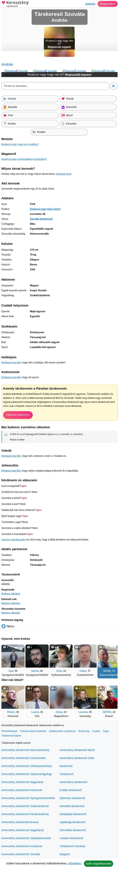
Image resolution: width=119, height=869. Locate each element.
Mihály (107, 670)
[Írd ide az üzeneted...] (55, 86)
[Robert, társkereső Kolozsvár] (13, 697)
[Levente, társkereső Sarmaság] (85, 697)
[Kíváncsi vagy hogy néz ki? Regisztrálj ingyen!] (59, 56)
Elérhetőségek (9, 731)
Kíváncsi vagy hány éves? (45, 209)
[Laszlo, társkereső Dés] (37, 697)
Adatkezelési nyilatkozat (62, 731)
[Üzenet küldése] (114, 86)
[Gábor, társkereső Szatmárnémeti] (85, 656)
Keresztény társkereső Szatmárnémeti (25, 806)
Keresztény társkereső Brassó (20, 822)
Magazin (65, 854)
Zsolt (59, 670)
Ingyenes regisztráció (18, 414)
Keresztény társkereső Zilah (77, 758)
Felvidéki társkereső (72, 806)
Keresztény (17, 4)
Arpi (11, 670)
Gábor (83, 670)
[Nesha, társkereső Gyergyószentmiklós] (37, 656)
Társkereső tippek (11, 735)
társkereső (66, 766)
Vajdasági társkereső (72, 822)
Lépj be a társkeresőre (13, 539)
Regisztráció (107, 3)
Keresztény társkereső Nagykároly (22, 830)
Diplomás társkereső (72, 798)
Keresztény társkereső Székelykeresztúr (26, 838)
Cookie (96, 731)
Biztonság (83, 731)
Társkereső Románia (72, 846)
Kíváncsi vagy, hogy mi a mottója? (20, 144)
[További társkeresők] (112, 660)
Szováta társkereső (41, 219)
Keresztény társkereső (73, 782)
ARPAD (107, 712)
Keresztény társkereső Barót (77, 750)
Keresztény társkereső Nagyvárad (22, 782)
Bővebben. (75, 863)
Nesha (35, 670)
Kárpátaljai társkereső (73, 814)
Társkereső (66, 774)
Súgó (106, 731)
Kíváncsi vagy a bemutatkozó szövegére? (24, 159)
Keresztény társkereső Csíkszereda (23, 758)
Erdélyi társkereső (71, 790)
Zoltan (59, 712)
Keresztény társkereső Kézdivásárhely (25, 814)
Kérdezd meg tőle (11, 362)
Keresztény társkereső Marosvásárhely (25, 750)
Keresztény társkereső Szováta (20, 854)
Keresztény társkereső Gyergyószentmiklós (28, 798)
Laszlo (35, 712)
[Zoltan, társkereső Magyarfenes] (61, 697)
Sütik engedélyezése (98, 863)
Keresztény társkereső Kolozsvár (21, 790)
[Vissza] (6, 660)
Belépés (90, 3)
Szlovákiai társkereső (73, 830)
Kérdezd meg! (63, 174)
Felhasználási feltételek (33, 731)
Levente (83, 712)
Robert (11, 712)
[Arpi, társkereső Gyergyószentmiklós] (13, 656)
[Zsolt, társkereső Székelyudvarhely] (61, 656)
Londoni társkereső (71, 838)
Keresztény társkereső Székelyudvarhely (26, 766)
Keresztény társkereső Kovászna (21, 846)
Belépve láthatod (10, 593)
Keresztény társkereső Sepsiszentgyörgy (26, 774)
